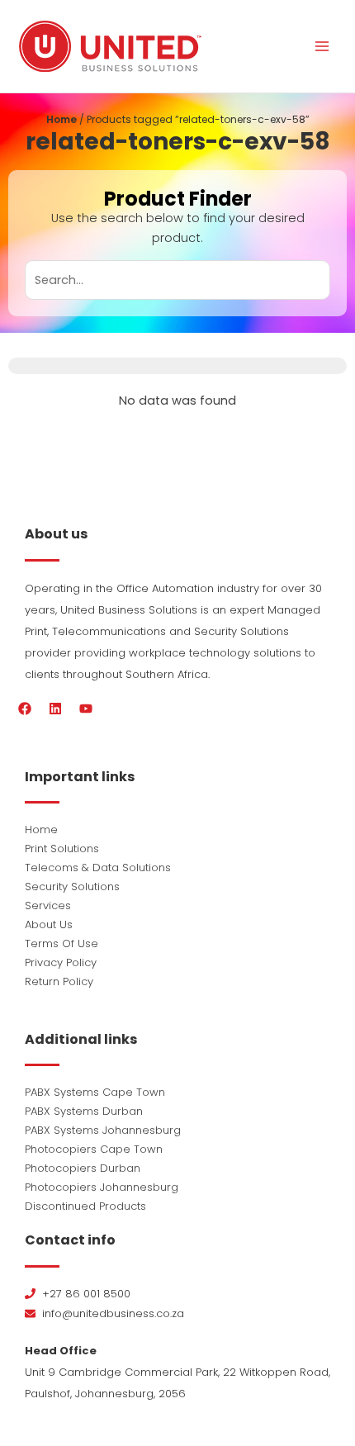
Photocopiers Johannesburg (101, 1187)
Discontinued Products (85, 1206)
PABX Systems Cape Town (95, 1092)
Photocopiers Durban (82, 1168)
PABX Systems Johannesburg (103, 1130)
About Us (49, 924)
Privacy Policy (61, 962)
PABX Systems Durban (84, 1111)
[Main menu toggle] (321, 46)
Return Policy (59, 981)
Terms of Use (61, 943)
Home (61, 119)
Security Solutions (72, 886)
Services (48, 905)
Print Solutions (62, 848)
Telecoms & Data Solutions (98, 867)
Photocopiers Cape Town (94, 1149)
